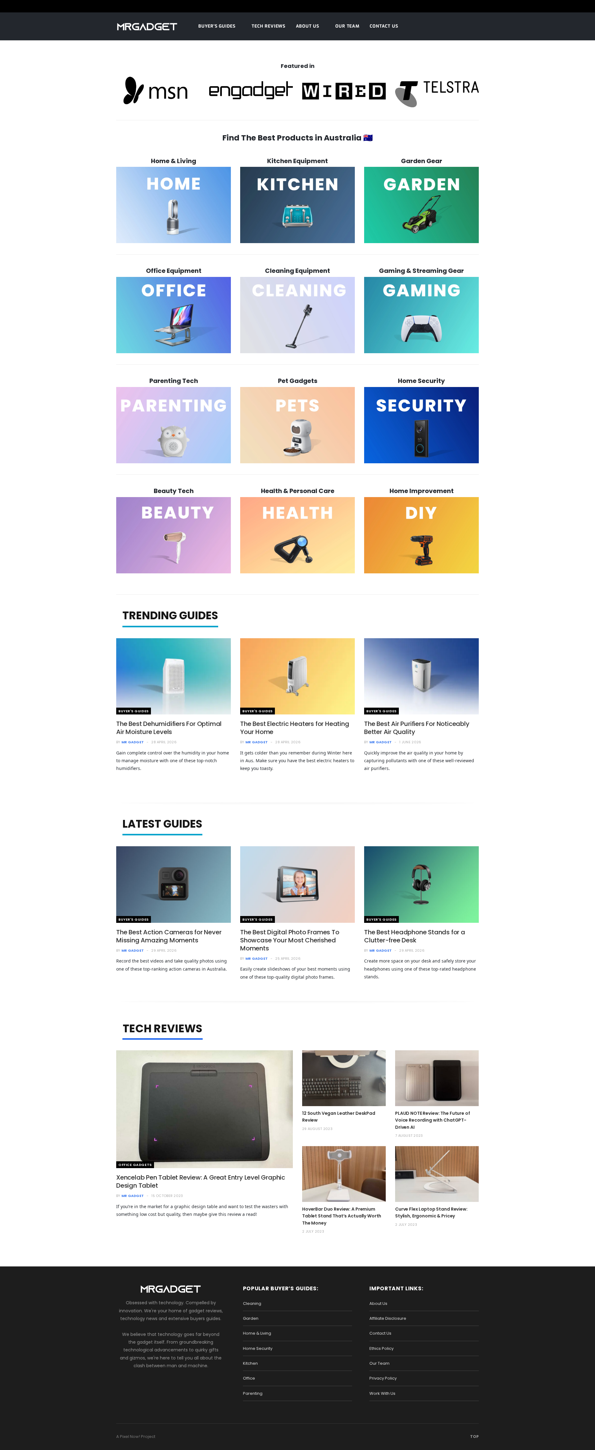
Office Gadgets (135, 1164)
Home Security (421, 380)
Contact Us (384, 26)
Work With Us (382, 1393)
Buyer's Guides (133, 711)
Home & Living (173, 161)
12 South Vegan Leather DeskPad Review (338, 1116)
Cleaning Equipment (297, 270)
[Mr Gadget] (147, 27)
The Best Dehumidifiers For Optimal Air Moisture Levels (169, 727)
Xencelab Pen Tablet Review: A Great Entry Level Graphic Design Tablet (200, 1181)
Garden (250, 1318)
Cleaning (252, 1303)
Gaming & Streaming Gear (421, 270)
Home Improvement (422, 491)
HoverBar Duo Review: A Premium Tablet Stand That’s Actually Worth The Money (341, 1216)
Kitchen (250, 1363)
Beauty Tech (174, 491)
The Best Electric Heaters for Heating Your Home (294, 727)
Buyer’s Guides (217, 26)
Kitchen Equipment (297, 161)
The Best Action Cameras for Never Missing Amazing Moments (168, 936)
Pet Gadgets (297, 380)
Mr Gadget (132, 742)
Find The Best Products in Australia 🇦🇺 (297, 137)
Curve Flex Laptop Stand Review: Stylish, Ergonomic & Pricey (431, 1212)
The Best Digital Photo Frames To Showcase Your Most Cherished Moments (289, 940)
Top (474, 1436)
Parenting (252, 1393)
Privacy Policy (383, 1378)
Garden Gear (421, 161)
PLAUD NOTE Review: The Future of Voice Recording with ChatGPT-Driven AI (432, 1120)
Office (249, 1378)
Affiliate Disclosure (387, 1318)
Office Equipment (173, 270)
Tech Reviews (268, 26)
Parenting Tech (173, 380)
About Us (307, 26)
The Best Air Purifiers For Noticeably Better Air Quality (416, 727)
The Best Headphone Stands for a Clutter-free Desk (414, 936)
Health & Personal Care (297, 491)
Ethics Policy (381, 1348)
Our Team (347, 26)
